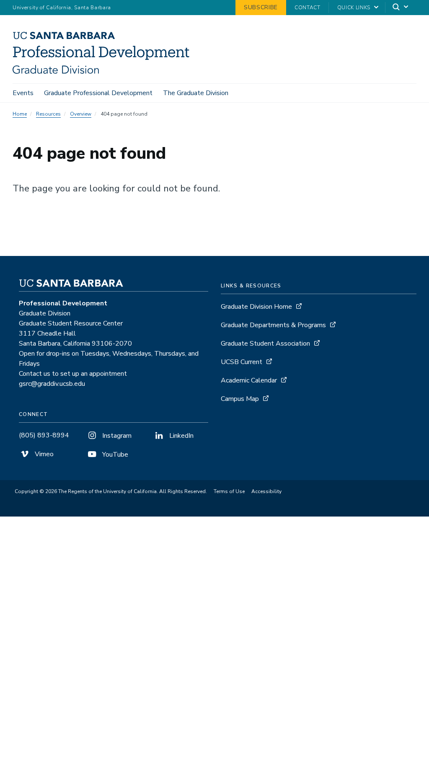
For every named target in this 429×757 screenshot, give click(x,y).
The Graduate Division (195, 93)
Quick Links (353, 7)
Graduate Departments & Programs (273, 325)
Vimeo (43, 454)
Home (20, 114)
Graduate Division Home (256, 306)
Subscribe (261, 7)
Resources (48, 114)
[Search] (400, 7)
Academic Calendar (249, 380)
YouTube (114, 454)
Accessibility (266, 491)
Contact (307, 7)
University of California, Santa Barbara (62, 7)
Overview (80, 114)
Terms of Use (229, 491)
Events (23, 93)
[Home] (104, 71)
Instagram (116, 435)
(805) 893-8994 (44, 435)
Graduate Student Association (265, 343)
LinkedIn (181, 435)
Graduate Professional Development (98, 93)
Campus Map (240, 398)
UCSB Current (241, 362)
